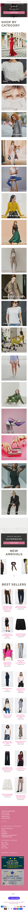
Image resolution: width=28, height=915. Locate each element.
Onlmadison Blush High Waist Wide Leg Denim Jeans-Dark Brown (7, 608)
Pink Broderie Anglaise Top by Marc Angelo (7, 663)
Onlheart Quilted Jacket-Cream (7, 715)
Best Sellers (14, 584)
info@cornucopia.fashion (9, 835)
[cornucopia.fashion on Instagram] (5, 821)
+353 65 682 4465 (6, 837)
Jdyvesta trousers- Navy (7, 689)
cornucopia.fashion (11, 902)
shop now (14, 12)
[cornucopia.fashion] (5, 809)
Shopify (16, 903)
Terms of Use (5, 813)
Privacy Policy (5, 818)
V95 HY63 (4, 833)
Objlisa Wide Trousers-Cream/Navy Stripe (21, 661)
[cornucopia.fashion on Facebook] (3, 821)
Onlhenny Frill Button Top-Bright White (7, 743)
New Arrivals (14, 552)
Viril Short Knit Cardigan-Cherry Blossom (20, 690)
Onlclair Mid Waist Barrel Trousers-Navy (20, 607)
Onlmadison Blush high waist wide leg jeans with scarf (7, 769)
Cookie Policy (5, 816)
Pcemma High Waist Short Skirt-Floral (7, 794)
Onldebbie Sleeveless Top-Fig (21, 768)
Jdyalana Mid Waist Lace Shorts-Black (21, 634)
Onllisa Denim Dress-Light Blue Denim (20, 716)
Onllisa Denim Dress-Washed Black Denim (7, 635)
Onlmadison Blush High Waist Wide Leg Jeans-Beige (21, 797)
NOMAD (22, 902)
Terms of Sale (5, 814)
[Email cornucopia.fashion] (2, 821)
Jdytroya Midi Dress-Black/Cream (20, 742)
